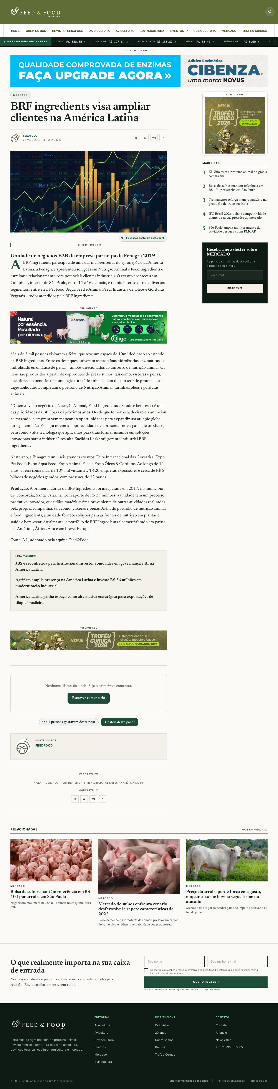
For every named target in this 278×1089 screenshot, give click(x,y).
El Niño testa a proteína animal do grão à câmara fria (238, 174)
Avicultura (125, 31)
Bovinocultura (152, 31)
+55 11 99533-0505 (229, 1047)
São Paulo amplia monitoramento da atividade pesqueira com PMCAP (234, 230)
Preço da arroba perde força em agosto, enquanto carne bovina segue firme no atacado (223, 897)
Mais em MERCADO (255, 829)
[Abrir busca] (270, 11)
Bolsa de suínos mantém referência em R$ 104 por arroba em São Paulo (236, 188)
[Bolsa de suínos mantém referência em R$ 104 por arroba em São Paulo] (51, 860)
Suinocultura (205, 31)
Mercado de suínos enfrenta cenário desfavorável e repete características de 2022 (136, 909)
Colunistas (162, 1025)
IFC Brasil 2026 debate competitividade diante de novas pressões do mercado (237, 215)
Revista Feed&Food (67, 31)
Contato (221, 1025)
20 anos (160, 1032)
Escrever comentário (88, 698)
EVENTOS (177, 31)
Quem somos (164, 1040)
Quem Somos (36, 31)
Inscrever (235, 288)
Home (15, 31)
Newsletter (223, 1040)
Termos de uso (258, 1080)
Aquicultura (99, 31)
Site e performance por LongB (189, 1080)
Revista (160, 1047)
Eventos (100, 1047)
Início (37, 782)
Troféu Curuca (254, 31)
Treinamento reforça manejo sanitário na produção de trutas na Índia (237, 202)
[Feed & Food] (36, 12)
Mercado (100, 1054)
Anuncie (221, 1032)
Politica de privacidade (231, 1080)
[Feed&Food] (38, 1024)
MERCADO (229, 31)
